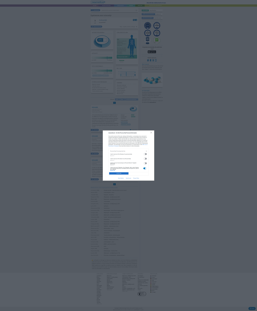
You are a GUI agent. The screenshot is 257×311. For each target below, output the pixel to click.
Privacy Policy (136, 178)
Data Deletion (121, 178)
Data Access (128, 178)
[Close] (151, 133)
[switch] (145, 154)
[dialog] (128, 155)
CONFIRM (118, 173)
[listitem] (128, 151)
